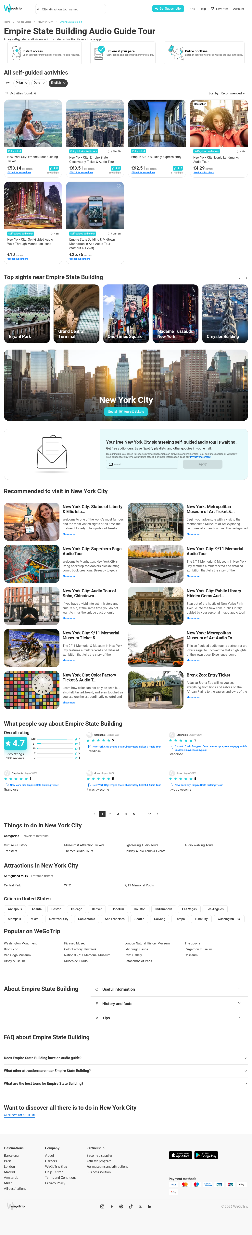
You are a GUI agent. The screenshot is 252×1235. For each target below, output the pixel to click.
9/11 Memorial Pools (139, 885)
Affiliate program (98, 1161)
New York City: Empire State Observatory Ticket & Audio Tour (127, 746)
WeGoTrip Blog (56, 1166)
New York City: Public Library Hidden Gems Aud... (214, 593)
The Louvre (192, 943)
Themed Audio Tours (78, 851)
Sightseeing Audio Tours (141, 845)
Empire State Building (71, 21)
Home (7, 21)
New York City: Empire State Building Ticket (34, 785)
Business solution (98, 1172)
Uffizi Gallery (133, 955)
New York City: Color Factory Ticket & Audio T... (89, 678)
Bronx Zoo (11, 949)
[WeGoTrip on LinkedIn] (149, 1206)
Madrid (9, 1172)
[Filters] (8, 83)
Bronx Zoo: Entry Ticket (208, 675)
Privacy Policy (55, 1183)
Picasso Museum (76, 943)
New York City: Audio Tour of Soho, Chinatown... (89, 593)
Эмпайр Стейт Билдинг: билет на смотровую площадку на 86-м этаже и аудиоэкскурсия (211, 748)
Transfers (10, 851)
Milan (8, 1183)
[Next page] (157, 814)
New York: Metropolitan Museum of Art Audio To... (211, 635)
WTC (67, 885)
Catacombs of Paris (138, 961)
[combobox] (72, 9)
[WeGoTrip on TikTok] (131, 1206)
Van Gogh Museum (17, 955)
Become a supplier (99, 1155)
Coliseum (191, 955)
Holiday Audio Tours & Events (144, 851)
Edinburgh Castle (136, 949)
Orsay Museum (14, 961)
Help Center (54, 1172)
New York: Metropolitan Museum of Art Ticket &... (211, 509)
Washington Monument (20, 943)
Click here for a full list (19, 1115)
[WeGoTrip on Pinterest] (121, 1206)
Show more (69, 534)
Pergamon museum (198, 949)
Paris (7, 1161)
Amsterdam (12, 1177)
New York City (45, 21)
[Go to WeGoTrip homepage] (17, 8)
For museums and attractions (107, 1166)
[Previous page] (94, 814)
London (9, 1166)
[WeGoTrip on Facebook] (112, 1206)
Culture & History (15, 845)
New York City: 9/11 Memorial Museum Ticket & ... (91, 635)
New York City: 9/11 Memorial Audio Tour (215, 551)
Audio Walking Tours (199, 845)
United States (24, 21)
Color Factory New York (80, 949)
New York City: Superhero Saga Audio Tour (92, 551)
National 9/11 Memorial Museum (87, 955)
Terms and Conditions (60, 1177)
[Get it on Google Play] (206, 1155)
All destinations (15, 1188)
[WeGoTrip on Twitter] (140, 1206)
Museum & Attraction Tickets (84, 845)
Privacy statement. (200, 456)
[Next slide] (245, 278)
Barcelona (11, 1155)
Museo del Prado (76, 961)
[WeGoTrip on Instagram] (102, 1206)
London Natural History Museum (147, 943)
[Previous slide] (239, 278)
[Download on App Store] (180, 1155)
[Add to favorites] (56, 104)
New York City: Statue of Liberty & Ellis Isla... (92, 509)
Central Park (12, 885)
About (49, 1155)
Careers (51, 1161)
